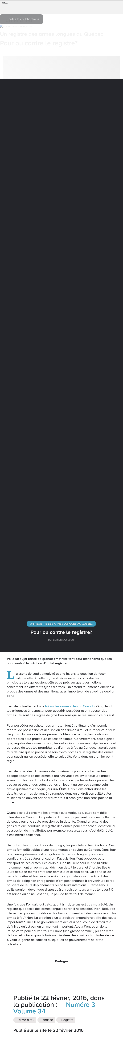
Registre (67, 1020)
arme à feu (26, 1020)
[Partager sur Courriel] (65, 970)
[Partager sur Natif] (72, 970)
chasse (47, 1020)
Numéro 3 (79, 1005)
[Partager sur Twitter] (58, 970)
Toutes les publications (22, 19)
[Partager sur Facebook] (50, 970)
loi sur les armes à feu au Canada (70, 706)
